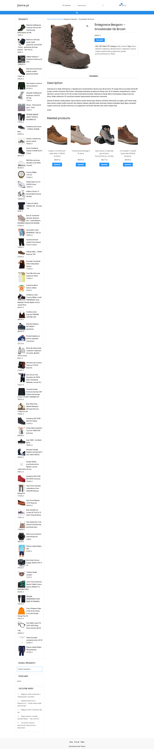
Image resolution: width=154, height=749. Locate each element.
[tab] (93, 76)
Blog (71, 742)
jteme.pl (23, 5)
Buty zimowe (57, 19)
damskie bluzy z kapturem (120, 49)
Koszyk (76, 742)
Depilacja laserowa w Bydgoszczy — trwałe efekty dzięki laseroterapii (29, 703)
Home (49, 19)
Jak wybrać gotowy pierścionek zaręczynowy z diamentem (26, 725)
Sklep (82, 742)
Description (93, 76)
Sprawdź (99, 40)
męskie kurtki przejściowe (110, 51)
